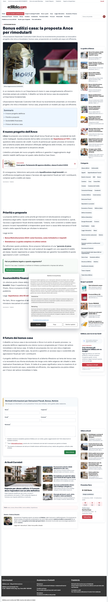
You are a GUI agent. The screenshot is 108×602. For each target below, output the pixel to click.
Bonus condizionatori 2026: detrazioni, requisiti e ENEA (96, 96)
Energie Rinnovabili (87, 221)
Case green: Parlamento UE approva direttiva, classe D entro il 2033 (42, 165)
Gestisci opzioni (70, 324)
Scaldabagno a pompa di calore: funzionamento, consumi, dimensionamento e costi (96, 436)
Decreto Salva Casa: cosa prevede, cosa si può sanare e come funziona (96, 130)
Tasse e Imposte (86, 270)
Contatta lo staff (76, 590)
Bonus (21, 16)
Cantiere (84, 181)
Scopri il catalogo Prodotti (32, 13)
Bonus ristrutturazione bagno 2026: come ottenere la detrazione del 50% (96, 86)
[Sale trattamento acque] (84, 288)
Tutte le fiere (87, 517)
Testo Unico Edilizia (87, 275)
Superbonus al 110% (61, 139)
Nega (54, 324)
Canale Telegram (49, 1)
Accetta (38, 324)
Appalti (83, 172)
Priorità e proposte (12, 117)
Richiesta (8, 424)
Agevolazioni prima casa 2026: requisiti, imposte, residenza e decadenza (96, 140)
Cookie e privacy (41, 588)
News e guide (44, 13)
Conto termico (97, 195)
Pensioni (84, 239)
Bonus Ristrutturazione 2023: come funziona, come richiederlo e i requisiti (35, 238)
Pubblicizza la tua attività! (9, 19)
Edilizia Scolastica (87, 212)
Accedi (102, 1)
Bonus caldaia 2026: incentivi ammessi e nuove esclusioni (94, 108)
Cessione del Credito (93, 186)
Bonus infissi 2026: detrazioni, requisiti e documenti (95, 74)
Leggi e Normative (59, 13)
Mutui (95, 230)
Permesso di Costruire (87, 248)
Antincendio (95, 168)
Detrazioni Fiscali (7, 16)
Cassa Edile (97, 181)
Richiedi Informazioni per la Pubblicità (82, 584)
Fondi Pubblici (85, 226)
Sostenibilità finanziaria (13, 121)
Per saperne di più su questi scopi (41, 320)
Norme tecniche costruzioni (89, 235)
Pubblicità (58, 1)
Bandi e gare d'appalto (24, 19)
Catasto (84, 186)
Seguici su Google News (69, 1)
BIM (94, 177)
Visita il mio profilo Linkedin (35, 525)
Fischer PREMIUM (94, 303)
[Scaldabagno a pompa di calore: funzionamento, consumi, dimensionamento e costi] (84, 437)
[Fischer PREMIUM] (84, 306)
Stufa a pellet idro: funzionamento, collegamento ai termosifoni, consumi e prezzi (95, 474)
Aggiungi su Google (92, 365)
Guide (93, 226)
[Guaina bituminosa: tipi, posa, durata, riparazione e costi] (84, 446)
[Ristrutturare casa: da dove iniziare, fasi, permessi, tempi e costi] (84, 465)
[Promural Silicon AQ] (84, 297)
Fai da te (15, 16)
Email (7, 417)
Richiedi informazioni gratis (14, 270)
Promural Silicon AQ (94, 294)
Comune (43, 417)
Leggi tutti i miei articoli (20, 525)
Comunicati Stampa (87, 190)
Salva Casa (85, 257)
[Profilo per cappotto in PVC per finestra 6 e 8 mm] (84, 324)
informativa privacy (17, 443)
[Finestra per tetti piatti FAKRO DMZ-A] (84, 315)
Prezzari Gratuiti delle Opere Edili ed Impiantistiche (91, 252)
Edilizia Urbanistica (87, 217)
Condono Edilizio (86, 195)
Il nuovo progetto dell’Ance (15, 113)
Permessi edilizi (43, 16)
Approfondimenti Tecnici (94, 172)
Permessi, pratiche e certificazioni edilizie (91, 244)
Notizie (101, 235)
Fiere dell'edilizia (36, 19)
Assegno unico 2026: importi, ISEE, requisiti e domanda (95, 150)
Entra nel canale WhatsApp (36, 1)
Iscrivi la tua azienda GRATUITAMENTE (17, 1)
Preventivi (67, 16)
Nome (7, 409)
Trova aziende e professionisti (15, 13)
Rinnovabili (59, 16)
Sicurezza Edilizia (86, 261)
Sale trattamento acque (95, 285)
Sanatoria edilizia (95, 257)
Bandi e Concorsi (86, 177)
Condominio (34, 16)
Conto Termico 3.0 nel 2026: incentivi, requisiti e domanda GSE (96, 64)
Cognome (44, 409)
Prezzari (52, 16)
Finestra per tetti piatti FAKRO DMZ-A (95, 313)
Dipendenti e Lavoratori (88, 203)
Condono (27, 16)
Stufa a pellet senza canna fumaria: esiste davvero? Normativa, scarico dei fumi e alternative (96, 455)
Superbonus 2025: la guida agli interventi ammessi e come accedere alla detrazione (96, 118)
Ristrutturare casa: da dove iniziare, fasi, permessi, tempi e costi (95, 464)
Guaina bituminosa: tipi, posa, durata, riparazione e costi (96, 445)
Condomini (97, 190)
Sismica (96, 261)
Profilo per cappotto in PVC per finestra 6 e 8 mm (96, 322)
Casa (51, 13)
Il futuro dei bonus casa (14, 124)
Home (4, 1)
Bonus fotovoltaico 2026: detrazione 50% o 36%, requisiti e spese (96, 53)
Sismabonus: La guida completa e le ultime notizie (25, 242)
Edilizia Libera (98, 208)
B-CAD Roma (87, 490)
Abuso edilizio (85, 168)
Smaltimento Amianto (87, 266)
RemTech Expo (86, 510)
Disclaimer (40, 593)
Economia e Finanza (71, 13)
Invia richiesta (70, 452)
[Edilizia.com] (17, 7)
